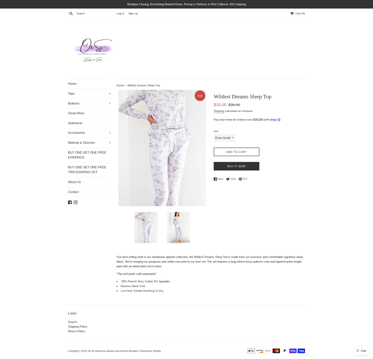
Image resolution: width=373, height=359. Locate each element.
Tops (89, 93)
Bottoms (89, 103)
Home (72, 83)
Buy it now (236, 166)
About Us (74, 182)
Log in (120, 13)
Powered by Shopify (150, 351)
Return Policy (76, 331)
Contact (73, 192)
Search (72, 322)
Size (216, 131)
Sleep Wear (76, 113)
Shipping (219, 110)
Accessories (89, 132)
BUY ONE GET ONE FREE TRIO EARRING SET (87, 170)
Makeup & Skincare (89, 142)
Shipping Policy (77, 326)
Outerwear (75, 123)
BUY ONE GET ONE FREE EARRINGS (87, 155)
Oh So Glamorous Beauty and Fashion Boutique (113, 351)
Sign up (133, 13)
